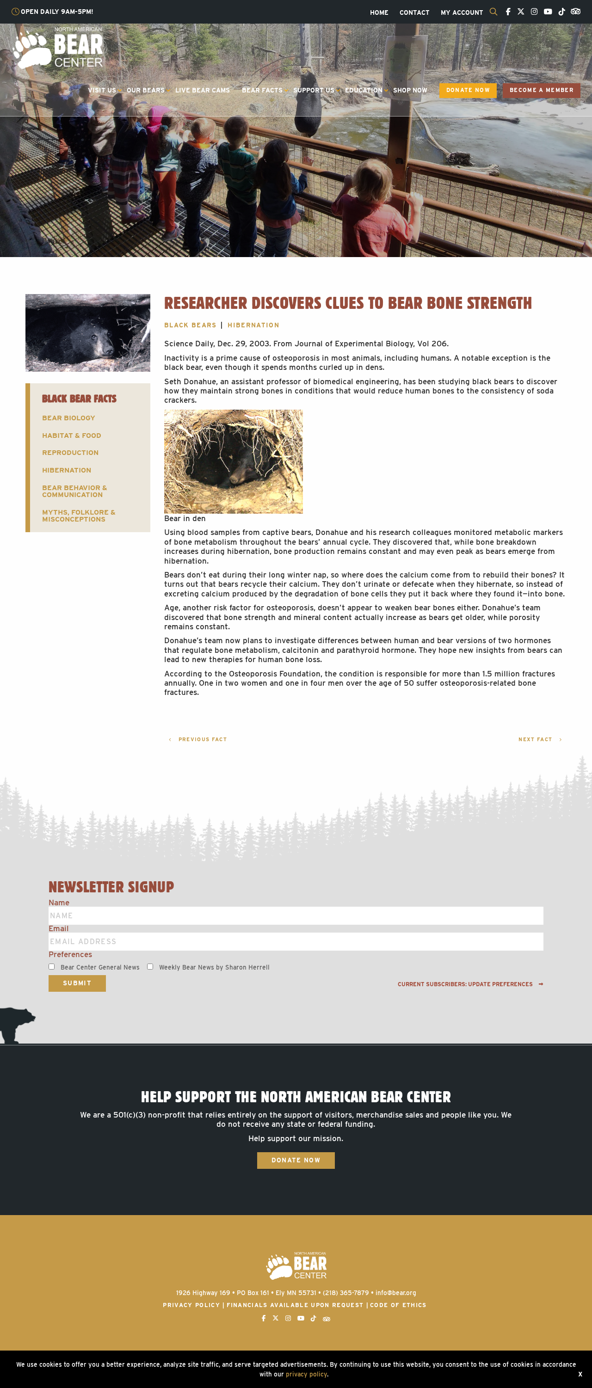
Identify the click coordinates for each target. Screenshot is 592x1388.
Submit (77, 983)
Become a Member (542, 90)
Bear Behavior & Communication (74, 491)
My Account (462, 13)
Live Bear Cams (202, 90)
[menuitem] (379, 13)
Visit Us (102, 90)
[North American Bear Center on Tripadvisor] (573, 10)
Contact (415, 13)
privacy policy (306, 1374)
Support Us (313, 90)
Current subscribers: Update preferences (466, 984)
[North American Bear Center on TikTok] (559, 12)
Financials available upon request (295, 1305)
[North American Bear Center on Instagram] (531, 12)
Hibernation (66, 470)
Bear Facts (262, 90)
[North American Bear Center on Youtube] (545, 12)
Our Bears (146, 90)
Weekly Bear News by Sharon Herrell (214, 967)
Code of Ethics (398, 1305)
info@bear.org (396, 1292)
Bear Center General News (100, 967)
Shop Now (410, 90)
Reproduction (70, 452)
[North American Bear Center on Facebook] (506, 12)
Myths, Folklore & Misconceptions (79, 515)
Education (363, 90)
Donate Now (468, 90)
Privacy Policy (191, 1305)
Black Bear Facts (79, 398)
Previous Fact (201, 740)
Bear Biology (68, 417)
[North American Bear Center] (57, 47)
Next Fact (536, 740)
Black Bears (190, 325)
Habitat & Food (71, 435)
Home (379, 13)
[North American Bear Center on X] (518, 12)
